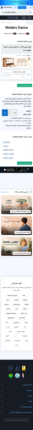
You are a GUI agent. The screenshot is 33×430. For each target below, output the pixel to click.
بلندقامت (7, 340)
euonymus (16, 304)
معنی (29, 18)
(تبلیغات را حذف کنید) (21, 55)
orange (16, 300)
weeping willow (11, 313)
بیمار (26, 340)
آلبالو (7, 336)
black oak (24, 313)
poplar (25, 300)
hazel (25, 309)
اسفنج (16, 327)
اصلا (7, 322)
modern (6, 146)
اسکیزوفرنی (16, 322)
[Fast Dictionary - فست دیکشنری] (6, 7)
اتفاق (26, 322)
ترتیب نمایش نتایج (12, 17)
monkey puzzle (12, 295)
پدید (16, 345)
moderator (6, 142)
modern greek (8, 157)
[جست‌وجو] (3, 12)
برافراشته (24, 336)
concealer (22, 318)
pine (7, 300)
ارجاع (24, 18)
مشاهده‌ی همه (5, 192)
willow (8, 309)
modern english (8, 154)
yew (16, 309)
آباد (25, 327)
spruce (6, 304)
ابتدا (8, 327)
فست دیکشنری (12, 419)
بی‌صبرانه (17, 340)
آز (15, 336)
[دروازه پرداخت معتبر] (23, 368)
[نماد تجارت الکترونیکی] (17, 368)
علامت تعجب (21, 331)
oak (24, 295)
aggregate (11, 318)
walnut (26, 304)
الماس (10, 331)
